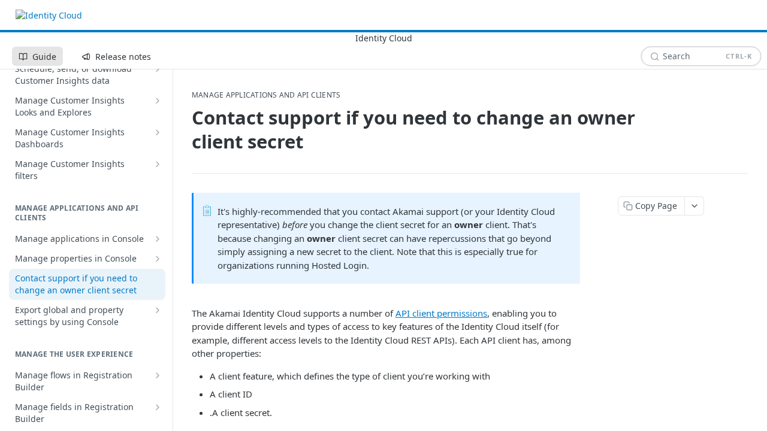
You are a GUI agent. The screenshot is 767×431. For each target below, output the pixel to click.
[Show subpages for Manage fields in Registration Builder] (157, 407)
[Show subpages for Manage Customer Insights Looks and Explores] (157, 100)
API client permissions (441, 313)
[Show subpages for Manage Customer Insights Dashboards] (157, 132)
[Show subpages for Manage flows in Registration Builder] (157, 375)
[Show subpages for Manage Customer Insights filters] (157, 164)
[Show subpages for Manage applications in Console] (157, 239)
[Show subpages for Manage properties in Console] (157, 258)
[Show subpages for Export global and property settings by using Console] (157, 310)
